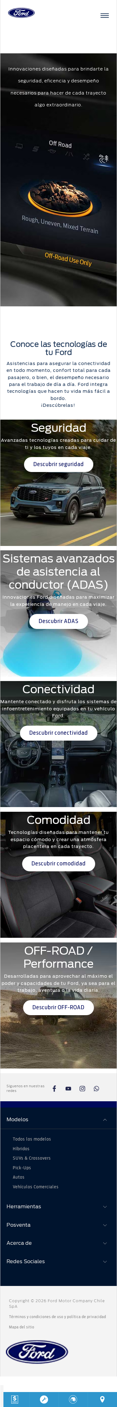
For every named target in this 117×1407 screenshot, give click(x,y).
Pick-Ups (22, 1168)
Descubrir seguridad (58, 464)
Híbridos (21, 1149)
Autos (19, 1177)
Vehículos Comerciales (36, 1187)
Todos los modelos (32, 1139)
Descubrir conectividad (58, 733)
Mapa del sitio (21, 1327)
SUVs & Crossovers (32, 1158)
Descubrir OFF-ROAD (58, 1007)
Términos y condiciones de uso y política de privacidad (57, 1317)
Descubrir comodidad (59, 864)
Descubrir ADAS (59, 621)
